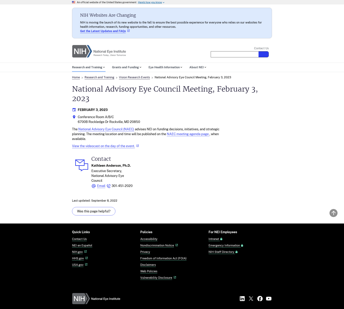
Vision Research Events (134, 77)
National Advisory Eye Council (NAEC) (106, 129)
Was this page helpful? (93, 211)
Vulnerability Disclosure (156, 277)
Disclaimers (148, 265)
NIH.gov (77, 252)
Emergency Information (225, 245)
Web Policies (148, 271)
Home (76, 77)
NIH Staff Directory (222, 252)
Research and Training (99, 77)
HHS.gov (78, 258)
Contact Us (261, 48)
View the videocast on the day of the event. (103, 146)
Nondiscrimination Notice (157, 245)
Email (101, 186)
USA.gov (77, 265)
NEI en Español (82, 245)
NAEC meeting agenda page (188, 134)
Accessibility (148, 239)
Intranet (214, 239)
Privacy (145, 252)
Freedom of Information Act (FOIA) (163, 258)
